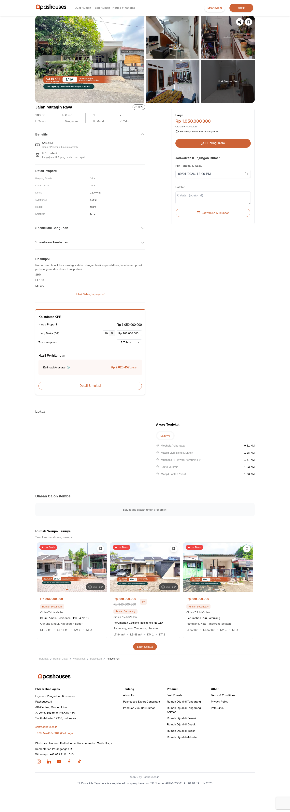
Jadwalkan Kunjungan (215, 212)
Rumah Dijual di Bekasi (181, 718)
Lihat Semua (145, 646)
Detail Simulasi (90, 385)
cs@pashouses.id (46, 726)
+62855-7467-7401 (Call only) (54, 733)
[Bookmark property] (248, 22)
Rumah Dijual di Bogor (181, 730)
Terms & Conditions (223, 695)
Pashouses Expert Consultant (141, 701)
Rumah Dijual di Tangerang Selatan (184, 709)
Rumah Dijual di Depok (181, 724)
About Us (129, 695)
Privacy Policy (219, 701)
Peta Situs (217, 707)
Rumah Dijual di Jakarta (182, 737)
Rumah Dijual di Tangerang (184, 701)
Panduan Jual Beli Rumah (139, 707)
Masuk (241, 8)
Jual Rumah (83, 7)
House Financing (124, 7)
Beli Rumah (102, 7)
